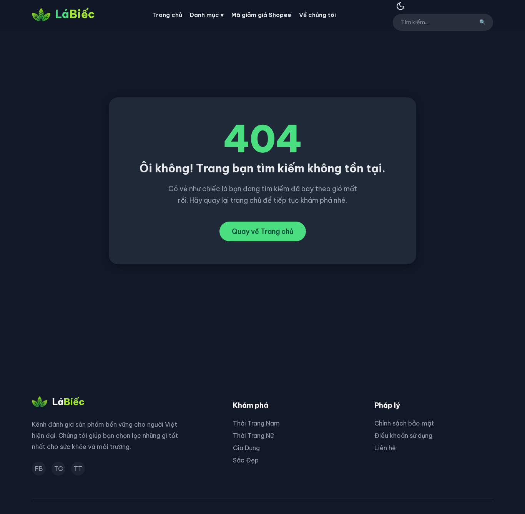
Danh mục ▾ (207, 14)
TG (58, 468)
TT (78, 468)
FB (39, 468)
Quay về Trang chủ (263, 231)
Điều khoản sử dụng (403, 435)
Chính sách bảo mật (404, 423)
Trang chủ (167, 14)
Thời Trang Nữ (253, 435)
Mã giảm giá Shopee (261, 14)
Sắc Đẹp (246, 460)
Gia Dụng (246, 448)
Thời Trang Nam (256, 423)
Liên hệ (385, 448)
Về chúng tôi (317, 14)
